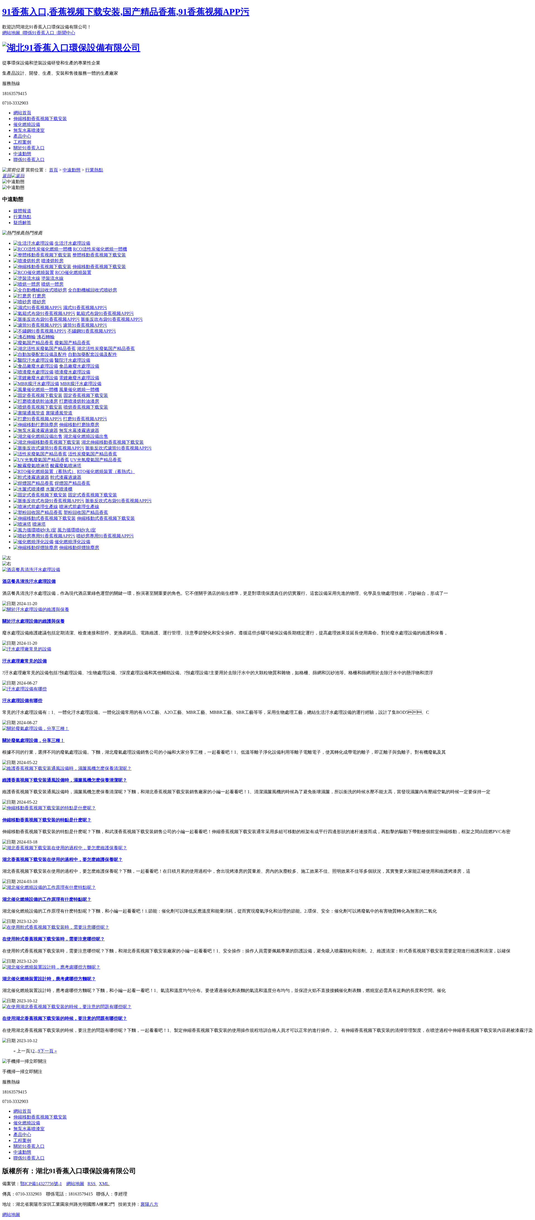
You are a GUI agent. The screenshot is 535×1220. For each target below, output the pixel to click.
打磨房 (39, 296)
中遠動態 (22, 153)
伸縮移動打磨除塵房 (79, 424)
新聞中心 (66, 32)
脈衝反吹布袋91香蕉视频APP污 (112, 319)
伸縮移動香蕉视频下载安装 (40, 118)
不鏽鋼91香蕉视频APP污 (91, 331)
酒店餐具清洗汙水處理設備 (29, 581)
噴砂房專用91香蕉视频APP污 (105, 535)
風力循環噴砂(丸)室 (76, 530)
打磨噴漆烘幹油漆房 (79, 401)
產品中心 (22, 136)
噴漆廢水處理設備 (72, 372)
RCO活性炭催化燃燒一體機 (100, 249)
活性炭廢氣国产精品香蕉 (92, 454)
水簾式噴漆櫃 (59, 489)
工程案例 (22, 142)
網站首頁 (22, 112)
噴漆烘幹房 (52, 260)
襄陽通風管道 (59, 413)
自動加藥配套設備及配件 (92, 354)
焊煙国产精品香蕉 (72, 483)
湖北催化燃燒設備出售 (86, 436)
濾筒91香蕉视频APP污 (85, 325)
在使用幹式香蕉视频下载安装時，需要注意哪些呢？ (53, 939)
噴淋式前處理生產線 (79, 506)
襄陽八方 (149, 1204)
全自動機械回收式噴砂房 (92, 290)
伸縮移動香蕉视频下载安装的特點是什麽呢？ (46, 820)
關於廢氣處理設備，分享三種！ (33, 740)
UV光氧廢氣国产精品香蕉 (95, 459)
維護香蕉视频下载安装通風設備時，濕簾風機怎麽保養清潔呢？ (64, 780)
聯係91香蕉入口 (29, 159)
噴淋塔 (39, 524)
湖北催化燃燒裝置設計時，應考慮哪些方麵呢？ (49, 978)
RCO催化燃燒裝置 (73, 272)
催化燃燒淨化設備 (72, 541)
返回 (6, 175)
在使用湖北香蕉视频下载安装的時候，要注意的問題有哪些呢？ (64, 1018)
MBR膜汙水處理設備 (80, 383)
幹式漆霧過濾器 (65, 477)
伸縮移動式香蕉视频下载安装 (106, 518)
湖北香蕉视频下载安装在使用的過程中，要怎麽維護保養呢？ (62, 859)
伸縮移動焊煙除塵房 (79, 547)
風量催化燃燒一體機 (79, 389)
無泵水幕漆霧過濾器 (79, 430)
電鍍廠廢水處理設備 (79, 377)
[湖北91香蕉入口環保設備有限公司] (71, 48)
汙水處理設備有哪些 (22, 700)
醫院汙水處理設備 (72, 360)
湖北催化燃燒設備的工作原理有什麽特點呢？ (46, 899)
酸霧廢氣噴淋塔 (65, 465)
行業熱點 (94, 170)
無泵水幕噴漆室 (29, 130)
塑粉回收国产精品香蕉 (86, 512)
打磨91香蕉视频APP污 (85, 418)
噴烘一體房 (52, 284)
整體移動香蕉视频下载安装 (99, 255)
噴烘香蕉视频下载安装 (86, 407)
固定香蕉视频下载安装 (86, 395)
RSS (92, 1183)
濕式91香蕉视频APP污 (85, 307)
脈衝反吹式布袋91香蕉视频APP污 (118, 500)
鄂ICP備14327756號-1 (41, 1183)
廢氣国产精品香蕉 (72, 342)
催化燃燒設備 (26, 124)
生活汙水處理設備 (72, 243)
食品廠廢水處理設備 (79, 366)
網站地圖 (75, 1183)
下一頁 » (48, 1051)
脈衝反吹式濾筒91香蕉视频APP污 (118, 448)
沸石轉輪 (46, 336)
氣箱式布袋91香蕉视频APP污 (105, 313)
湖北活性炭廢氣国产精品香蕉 (106, 348)
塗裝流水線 (52, 278)
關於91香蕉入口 (29, 147)
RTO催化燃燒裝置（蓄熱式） (106, 471)
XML (104, 1183)
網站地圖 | (12, 32)
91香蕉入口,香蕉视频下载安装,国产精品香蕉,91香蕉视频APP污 (125, 12)
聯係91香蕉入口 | (40, 32)
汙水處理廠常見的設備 (24, 661)
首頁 (53, 170)
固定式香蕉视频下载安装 (92, 495)
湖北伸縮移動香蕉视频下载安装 (112, 442)
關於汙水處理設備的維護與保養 (33, 621)
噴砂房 (39, 301)
